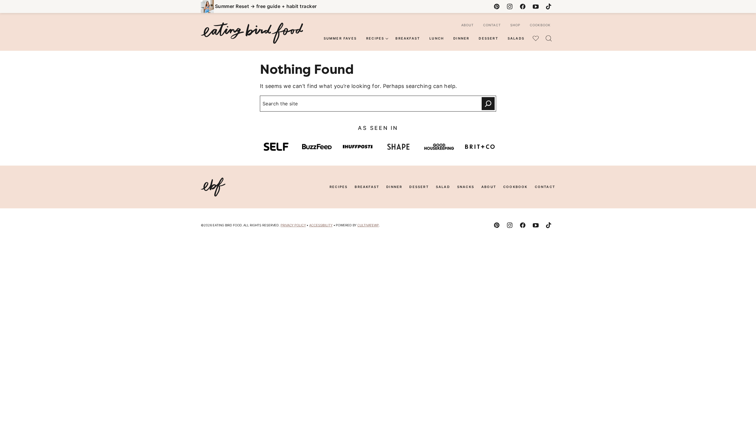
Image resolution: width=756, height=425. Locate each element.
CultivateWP (368, 225)
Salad (443, 187)
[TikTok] (548, 6)
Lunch (436, 38)
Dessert (488, 38)
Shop (515, 25)
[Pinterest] (496, 6)
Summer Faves (340, 38)
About (467, 25)
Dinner (461, 38)
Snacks (465, 187)
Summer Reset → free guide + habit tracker (266, 6)
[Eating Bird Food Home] (252, 33)
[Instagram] (509, 6)
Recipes (375, 38)
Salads (516, 38)
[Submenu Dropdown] (387, 38)
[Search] (548, 38)
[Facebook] (522, 6)
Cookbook (540, 25)
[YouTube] (535, 6)
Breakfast (407, 38)
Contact (492, 25)
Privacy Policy (293, 225)
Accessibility (321, 225)
